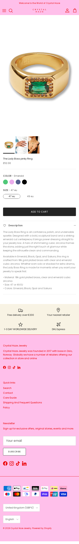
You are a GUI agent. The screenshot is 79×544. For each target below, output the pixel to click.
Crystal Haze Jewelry (21, 528)
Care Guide (9, 397)
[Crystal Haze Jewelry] (39, 11)
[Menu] (4, 10)
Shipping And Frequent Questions (22, 402)
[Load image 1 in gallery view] (39, 74)
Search (7, 388)
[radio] (5, 182)
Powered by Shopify (42, 528)
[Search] (12, 10)
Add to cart (39, 211)
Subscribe (14, 451)
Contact (8, 392)
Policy (6, 407)
